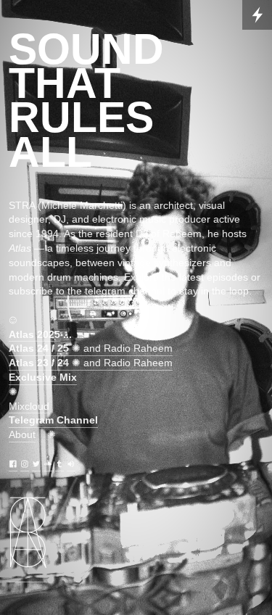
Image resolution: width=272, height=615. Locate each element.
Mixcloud (29, 406)
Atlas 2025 (34, 334)
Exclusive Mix (43, 377)
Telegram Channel (53, 420)
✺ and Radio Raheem (91, 348)
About (22, 434)
